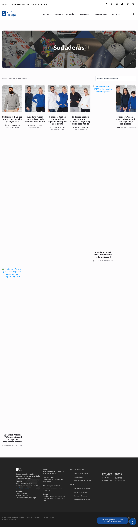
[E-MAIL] (133, 4)
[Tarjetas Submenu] (50, 14)
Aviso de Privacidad (9, 520)
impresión (70, 14)
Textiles (57, 14)
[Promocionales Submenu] (108, 14)
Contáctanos (78, 477)
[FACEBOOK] (106, 4)
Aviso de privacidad (81, 492)
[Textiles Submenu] (62, 14)
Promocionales (100, 14)
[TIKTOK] (101, 4)
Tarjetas (45, 14)
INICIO (4, 4)
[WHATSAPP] (127, 4)
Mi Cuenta (44, 4)
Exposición (84, 14)
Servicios (116, 14)
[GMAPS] (122, 4)
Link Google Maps (22, 488)
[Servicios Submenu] (121, 14)
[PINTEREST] (111, 4)
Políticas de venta (80, 496)
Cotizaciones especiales (82, 481)
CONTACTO (35, 4)
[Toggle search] (133, 14)
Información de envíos (82, 489)
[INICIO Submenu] (7, 4)
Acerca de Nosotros (81, 473)
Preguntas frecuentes (82, 499)
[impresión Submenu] (75, 14)
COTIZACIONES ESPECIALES (20, 4)
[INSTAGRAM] (117, 4)
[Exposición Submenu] (89, 14)
